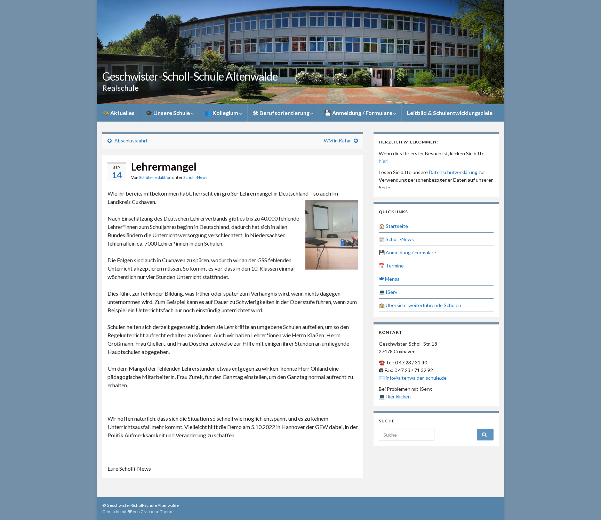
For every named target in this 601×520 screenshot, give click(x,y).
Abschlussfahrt (131, 140)
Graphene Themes (158, 511)
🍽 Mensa (389, 279)
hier (383, 161)
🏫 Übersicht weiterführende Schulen (420, 305)
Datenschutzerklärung (453, 172)
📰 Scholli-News (396, 239)
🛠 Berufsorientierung (282, 112)
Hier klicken (398, 396)
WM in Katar (337, 140)
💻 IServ (388, 292)
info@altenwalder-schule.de (416, 378)
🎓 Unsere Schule (168, 112)
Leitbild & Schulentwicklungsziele (449, 112)
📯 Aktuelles (118, 112)
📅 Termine (391, 266)
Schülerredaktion (155, 177)
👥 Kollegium (222, 112)
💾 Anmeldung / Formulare (358, 112)
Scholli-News (195, 177)
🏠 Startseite (393, 226)
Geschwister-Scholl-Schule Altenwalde (190, 76)
